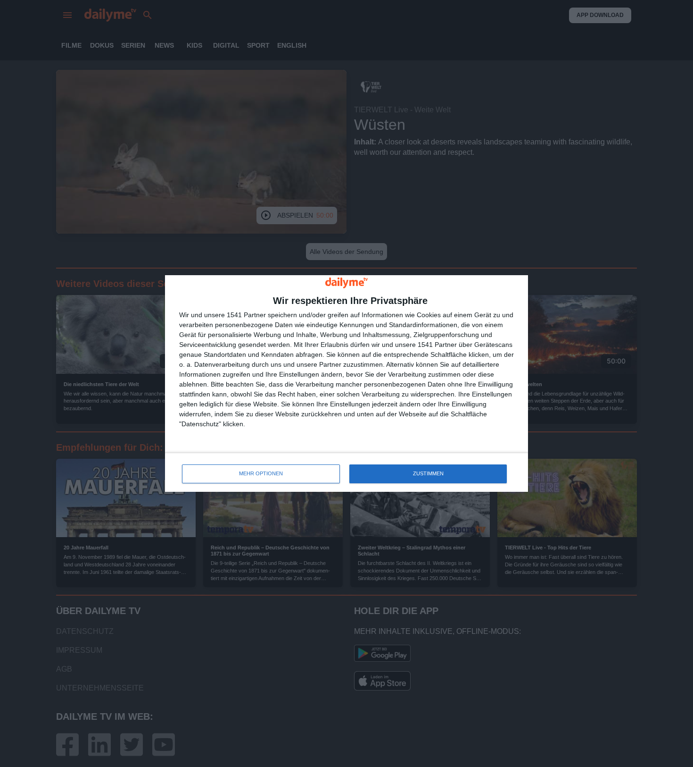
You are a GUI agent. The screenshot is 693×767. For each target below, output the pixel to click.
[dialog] (346, 383)
